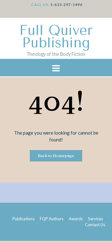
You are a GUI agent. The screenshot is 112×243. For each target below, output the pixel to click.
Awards (76, 219)
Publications (23, 219)
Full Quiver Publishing (56, 36)
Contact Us (95, 225)
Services (95, 219)
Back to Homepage (56, 155)
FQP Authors (51, 219)
